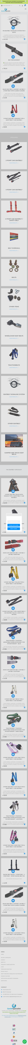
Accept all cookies (14, 521)
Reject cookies (13, 528)
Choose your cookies (13, 525)
